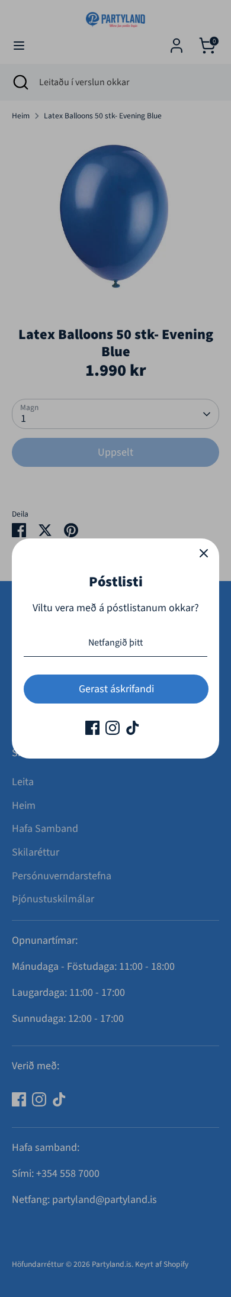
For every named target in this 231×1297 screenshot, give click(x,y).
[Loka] (204, 554)
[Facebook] (92, 728)
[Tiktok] (133, 728)
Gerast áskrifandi (116, 689)
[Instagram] (112, 728)
